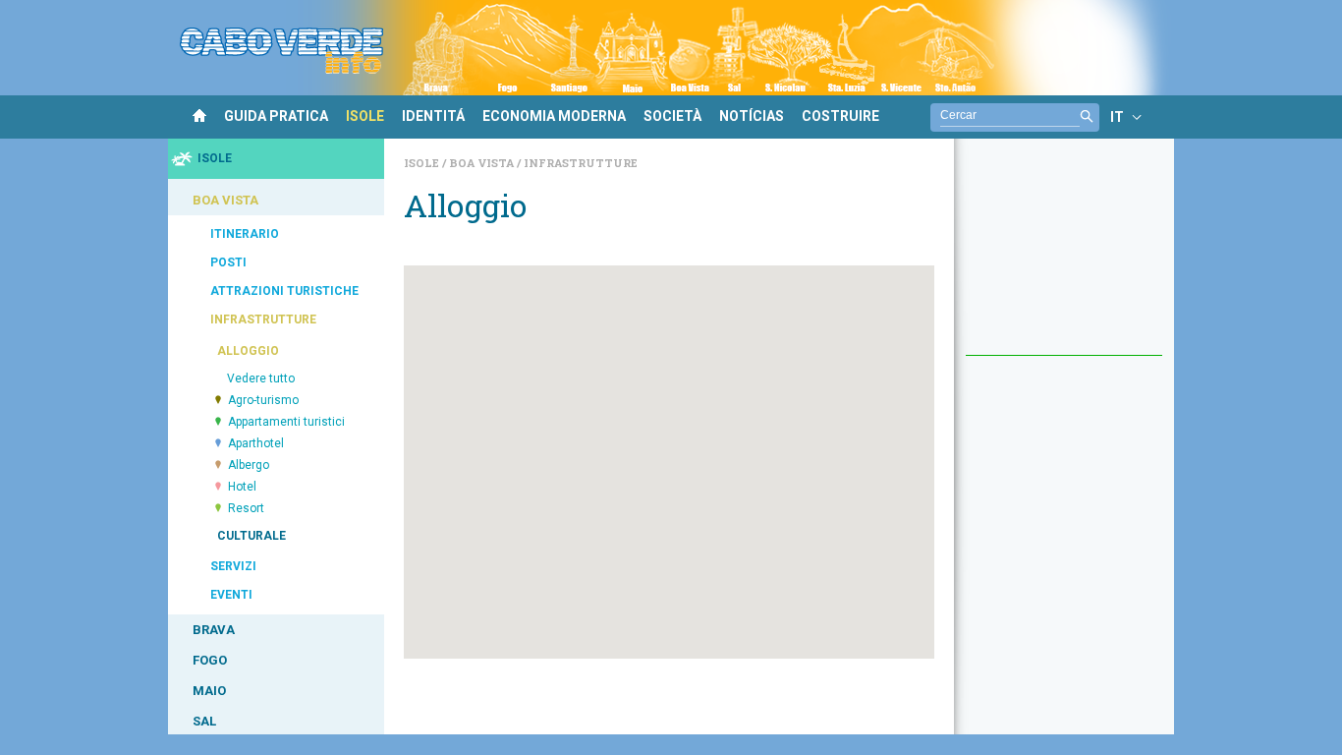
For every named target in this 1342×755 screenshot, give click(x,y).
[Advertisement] (1064, 256)
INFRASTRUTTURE (263, 319)
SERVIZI (233, 566)
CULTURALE (251, 536)
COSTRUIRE (840, 116)
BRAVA (214, 629)
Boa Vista (483, 162)
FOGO (210, 660)
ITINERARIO (244, 234)
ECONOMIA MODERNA (554, 116)
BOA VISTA (225, 200)
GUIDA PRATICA (276, 116)
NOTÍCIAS (751, 116)
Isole (423, 162)
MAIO (209, 690)
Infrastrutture (581, 162)
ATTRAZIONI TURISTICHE (284, 291)
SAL (204, 721)
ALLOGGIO (248, 351)
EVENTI (231, 595)
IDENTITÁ (433, 116)
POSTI (228, 262)
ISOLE (365, 116)
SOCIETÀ (672, 116)
